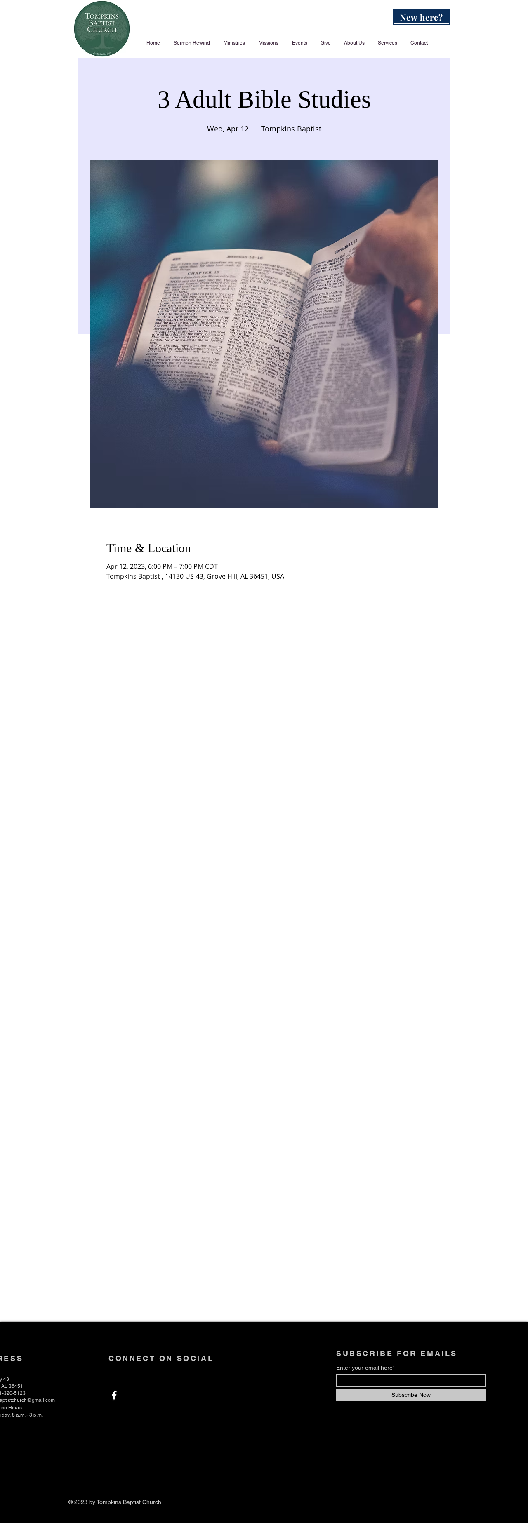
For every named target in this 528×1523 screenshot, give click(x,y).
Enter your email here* (365, 1367)
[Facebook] (114, 1395)
